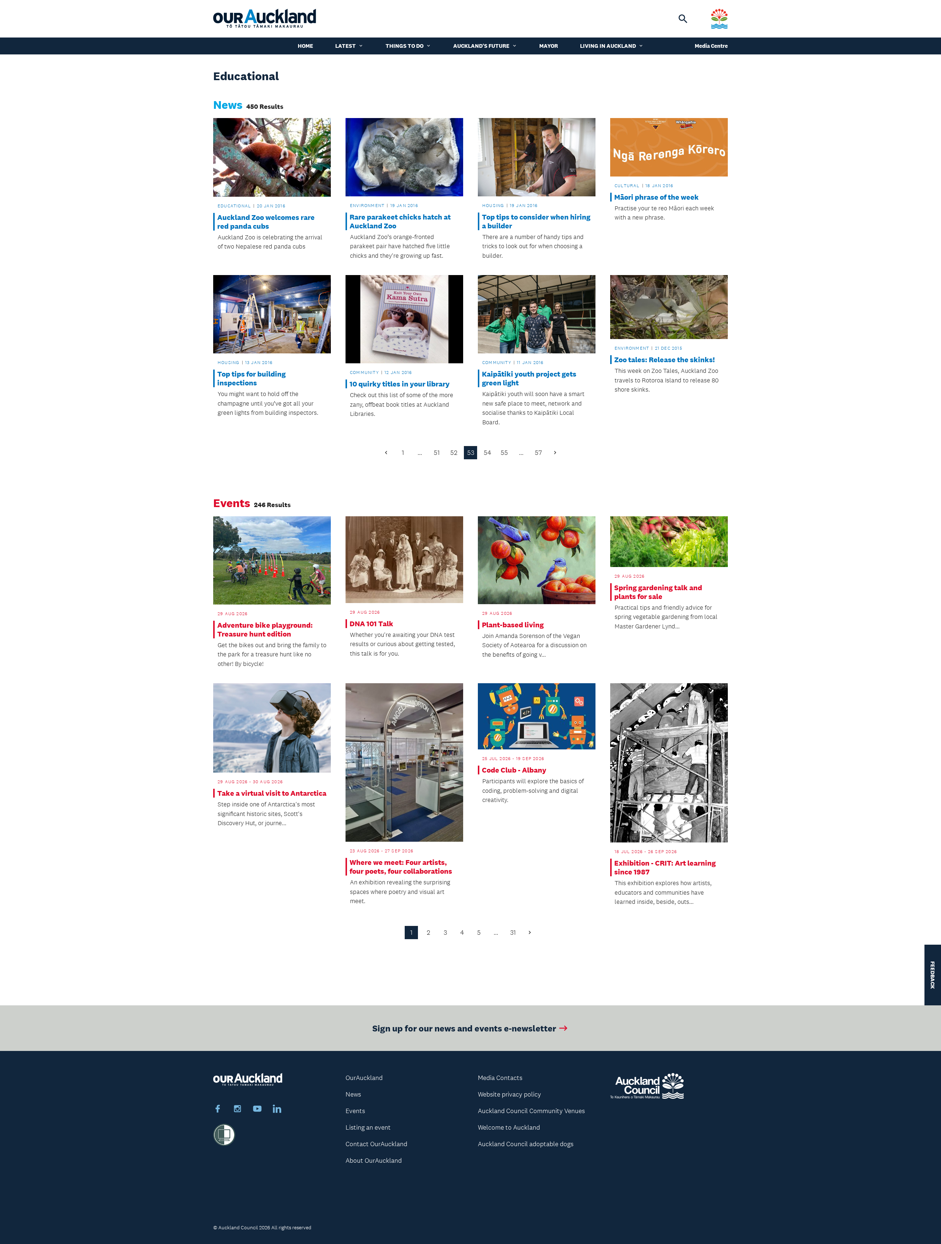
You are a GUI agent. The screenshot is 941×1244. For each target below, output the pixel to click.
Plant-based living (513, 624)
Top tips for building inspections (251, 378)
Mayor (548, 45)
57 (538, 453)
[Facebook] (217, 1110)
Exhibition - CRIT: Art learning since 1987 (665, 867)
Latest (345, 45)
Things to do (404, 45)
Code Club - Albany (514, 770)
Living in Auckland (608, 45)
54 (487, 453)
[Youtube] (257, 1110)
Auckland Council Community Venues (531, 1111)
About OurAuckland (374, 1160)
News (353, 1094)
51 (437, 453)
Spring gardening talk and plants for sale (658, 592)
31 (513, 932)
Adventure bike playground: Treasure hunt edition (265, 629)
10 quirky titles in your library (400, 383)
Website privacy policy (509, 1094)
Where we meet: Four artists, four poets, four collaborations (401, 867)
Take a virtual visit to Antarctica (271, 793)
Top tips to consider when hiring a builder (536, 221)
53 (470, 453)
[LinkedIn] (277, 1110)
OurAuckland (364, 1078)
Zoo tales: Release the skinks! (664, 359)
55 (504, 453)
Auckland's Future (481, 45)
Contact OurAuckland (376, 1144)
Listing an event (368, 1127)
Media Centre (711, 45)
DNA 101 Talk (371, 623)
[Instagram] (237, 1110)
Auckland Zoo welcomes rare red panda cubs (266, 222)
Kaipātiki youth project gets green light (529, 378)
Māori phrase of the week (656, 197)
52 (453, 453)
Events (355, 1111)
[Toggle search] (683, 19)
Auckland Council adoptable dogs (525, 1144)
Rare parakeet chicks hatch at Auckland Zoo (400, 221)
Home (305, 45)
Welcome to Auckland (509, 1127)
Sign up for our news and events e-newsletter (464, 1028)
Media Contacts (500, 1078)
